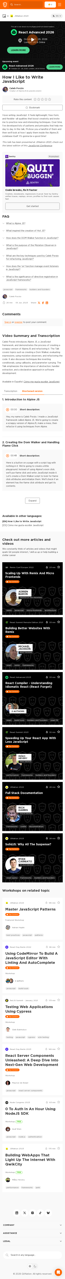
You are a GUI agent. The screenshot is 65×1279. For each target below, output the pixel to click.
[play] (32, 39)
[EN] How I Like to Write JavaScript (21, 521)
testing (9, 1037)
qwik (38, 1187)
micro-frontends (34, 610)
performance (12, 775)
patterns (39, 935)
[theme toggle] (32, 1266)
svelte (23, 826)
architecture (50, 610)
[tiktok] (40, 1213)
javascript (8, 289)
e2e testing (43, 1037)
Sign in (8, 322)
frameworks (21, 289)
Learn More (18, 50)
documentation (36, 826)
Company (8, 1225)
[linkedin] (17, 1213)
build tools (19, 720)
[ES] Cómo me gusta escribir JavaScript (23, 525)
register (19, 322)
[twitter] (24, 1213)
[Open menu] (59, 4)
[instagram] (32, 1213)
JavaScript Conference (40, 145)
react (8, 665)
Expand (32, 500)
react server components (30, 1090)
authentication (35, 1137)
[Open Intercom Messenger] (58, 1272)
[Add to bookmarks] (57, 567)
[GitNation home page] (5, 4)
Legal (6, 1241)
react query (11, 878)
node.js (22, 1137)
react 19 (54, 720)
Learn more (54, 67)
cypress (31, 1037)
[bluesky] (48, 1213)
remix (9, 610)
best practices (13, 935)
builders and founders (40, 289)
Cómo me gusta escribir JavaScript (42, 381)
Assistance (10, 1233)
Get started (32, 206)
